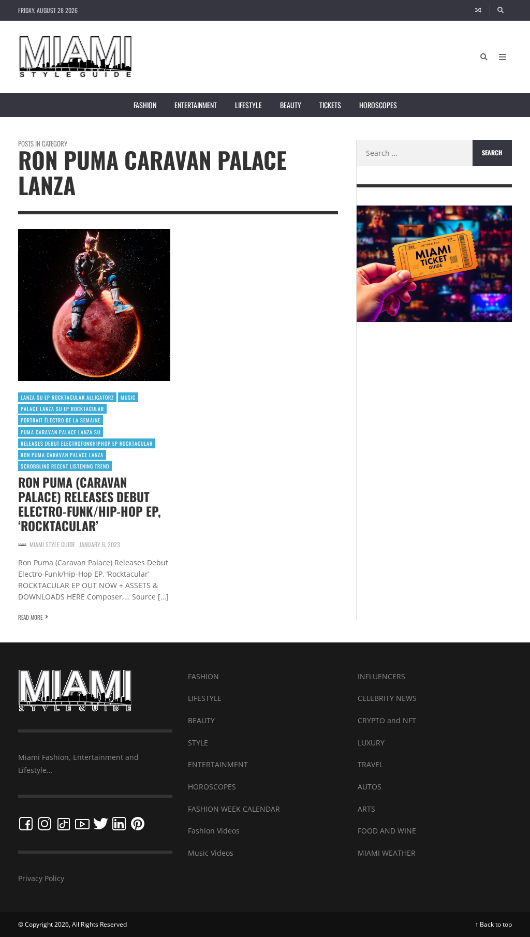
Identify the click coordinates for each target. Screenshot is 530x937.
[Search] (501, 10)
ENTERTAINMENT (218, 764)
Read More (30, 617)
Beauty (290, 104)
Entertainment (195, 104)
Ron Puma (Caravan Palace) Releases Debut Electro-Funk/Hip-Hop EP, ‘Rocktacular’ (89, 504)
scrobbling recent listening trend (65, 466)
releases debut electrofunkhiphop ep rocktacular (87, 443)
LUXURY (371, 743)
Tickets (330, 104)
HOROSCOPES (212, 787)
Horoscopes (378, 104)
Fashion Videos (214, 831)
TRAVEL (370, 764)
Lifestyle (248, 104)
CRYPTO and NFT (387, 720)
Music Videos (210, 853)
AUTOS (369, 787)
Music (128, 397)
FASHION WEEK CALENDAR (234, 809)
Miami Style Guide (52, 544)
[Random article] (478, 10)
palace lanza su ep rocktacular (62, 409)
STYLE (198, 743)
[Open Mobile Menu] (502, 57)
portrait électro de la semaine (60, 420)
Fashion (145, 104)
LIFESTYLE (205, 698)
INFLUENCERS (381, 676)
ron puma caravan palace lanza (62, 455)
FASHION (203, 676)
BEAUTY (201, 720)
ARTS (366, 809)
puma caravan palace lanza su (60, 432)
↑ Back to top (493, 924)
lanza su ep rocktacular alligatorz (67, 397)
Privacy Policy (41, 878)
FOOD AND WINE (387, 831)
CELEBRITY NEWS (387, 698)
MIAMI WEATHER (387, 853)
